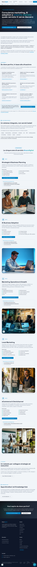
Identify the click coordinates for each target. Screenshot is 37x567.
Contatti (30, 1)
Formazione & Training (5, 542)
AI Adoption (21, 527)
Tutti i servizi (21, 532)
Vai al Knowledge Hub (5, 496)
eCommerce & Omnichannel (6, 100)
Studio (26, 1)
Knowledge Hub (15, 2)
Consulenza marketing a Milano (24, 27)
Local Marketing (22, 89)
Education (20, 1)
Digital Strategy (22, 524)
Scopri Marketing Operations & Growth (9, 297)
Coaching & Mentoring (5, 541)
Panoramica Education (5, 539)
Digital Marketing (22, 525)
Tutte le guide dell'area (7, 185)
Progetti (21, 542)
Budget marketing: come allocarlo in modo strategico (12, 184)
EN (31, 1)
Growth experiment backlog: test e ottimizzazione (11, 303)
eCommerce (21, 530)
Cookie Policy (24, 563)
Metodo (11, 1)
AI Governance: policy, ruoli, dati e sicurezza (10, 243)
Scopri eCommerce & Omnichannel (8, 418)
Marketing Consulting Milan (24, 547)
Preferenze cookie (33, 563)
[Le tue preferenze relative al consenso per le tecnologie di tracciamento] (2, 565)
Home (3, 1)
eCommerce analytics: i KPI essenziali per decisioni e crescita (13, 423)
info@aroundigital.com (6, 557)
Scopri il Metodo (25, 513)
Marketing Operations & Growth (7, 89)
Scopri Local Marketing (7, 357)
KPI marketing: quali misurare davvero (9, 302)
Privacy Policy (21, 563)
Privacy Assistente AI (28, 562)
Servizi (6, 1)
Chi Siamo (21, 541)
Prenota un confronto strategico (8, 27)
